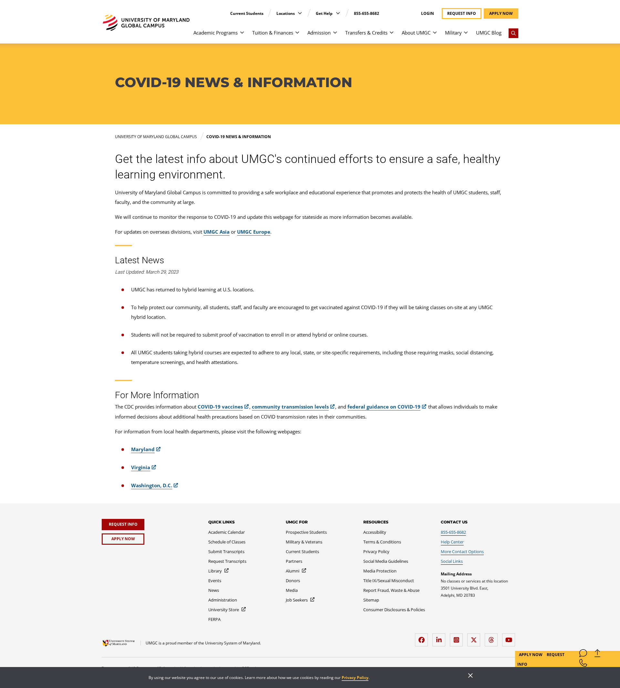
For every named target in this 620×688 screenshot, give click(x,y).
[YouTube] (510, 637)
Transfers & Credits (366, 32)
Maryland (143, 449)
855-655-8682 (366, 13)
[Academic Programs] (242, 35)
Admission (319, 32)
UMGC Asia (216, 231)
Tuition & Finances (272, 32)
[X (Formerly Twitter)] (475, 637)
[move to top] (597, 654)
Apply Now (531, 654)
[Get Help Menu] (338, 13)
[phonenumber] (583, 664)
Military (453, 32)
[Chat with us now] (583, 654)
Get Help (325, 13)
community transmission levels (290, 406)
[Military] (466, 35)
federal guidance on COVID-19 (383, 406)
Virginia (140, 467)
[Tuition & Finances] (297, 35)
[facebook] (423, 637)
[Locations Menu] (300, 13)
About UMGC (416, 32)
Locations (286, 13)
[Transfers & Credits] (391, 35)
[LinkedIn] (440, 637)
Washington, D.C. (151, 485)
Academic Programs (215, 32)
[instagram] (458, 637)
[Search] (513, 33)
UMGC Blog (488, 32)
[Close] (470, 676)
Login (427, 13)
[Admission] (335, 35)
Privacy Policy (355, 677)
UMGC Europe (253, 231)
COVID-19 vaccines (220, 406)
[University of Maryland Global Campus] (146, 23)
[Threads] (493, 637)
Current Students (247, 13)
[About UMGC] (435, 35)
